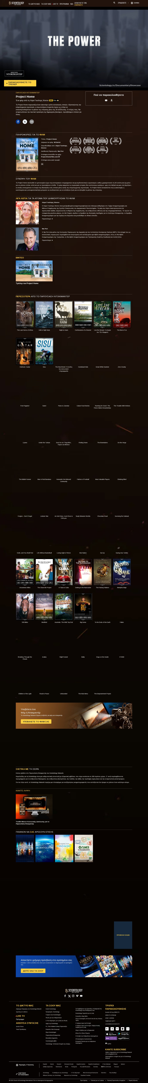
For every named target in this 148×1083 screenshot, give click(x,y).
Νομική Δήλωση (133, 1080)
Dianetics (103, 1072)
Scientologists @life (51, 1041)
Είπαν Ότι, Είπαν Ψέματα (83, 1033)
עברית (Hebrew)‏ (106, 1064)
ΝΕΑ (71, 4)
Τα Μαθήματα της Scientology (60, 1072)
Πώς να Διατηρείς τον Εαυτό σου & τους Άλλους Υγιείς (89, 1019)
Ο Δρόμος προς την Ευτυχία (83, 1023)
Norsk (66, 1066)
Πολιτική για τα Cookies (97, 1080)
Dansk (52, 1064)
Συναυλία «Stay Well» (82, 1016)
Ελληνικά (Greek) (68, 1064)
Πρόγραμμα (20, 1019)
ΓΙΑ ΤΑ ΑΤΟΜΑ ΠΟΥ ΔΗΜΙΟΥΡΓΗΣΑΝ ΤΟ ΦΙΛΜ (45, 198)
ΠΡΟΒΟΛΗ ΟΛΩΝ (123, 935)
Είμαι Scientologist (51, 1032)
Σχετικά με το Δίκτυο (21, 1012)
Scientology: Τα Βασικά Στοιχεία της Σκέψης (58, 1044)
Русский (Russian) (85, 1066)
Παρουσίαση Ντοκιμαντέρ (53, 1035)
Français (116, 1066)
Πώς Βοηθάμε (112, 1072)
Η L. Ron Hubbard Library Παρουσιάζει (56, 1026)
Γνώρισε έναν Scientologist (53, 1015)
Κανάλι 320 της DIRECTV (112, 1012)
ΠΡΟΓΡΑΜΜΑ (64, 4)
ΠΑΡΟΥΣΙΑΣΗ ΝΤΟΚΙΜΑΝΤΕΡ (28, 93)
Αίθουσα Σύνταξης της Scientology (52, 1075)
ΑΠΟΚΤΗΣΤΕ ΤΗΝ (81, 4)
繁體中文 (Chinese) (106, 1066)
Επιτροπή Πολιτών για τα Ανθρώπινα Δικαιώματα (86, 1042)
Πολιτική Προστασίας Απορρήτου (116, 1080)
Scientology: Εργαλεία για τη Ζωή (85, 1013)
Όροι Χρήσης (83, 1080)
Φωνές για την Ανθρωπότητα (54, 1017)
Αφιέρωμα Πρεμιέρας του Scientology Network (28, 1009)
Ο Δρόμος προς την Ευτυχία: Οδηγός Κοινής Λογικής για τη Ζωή (88, 1026)
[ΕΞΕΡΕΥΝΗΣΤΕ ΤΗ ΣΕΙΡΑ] (25, 848)
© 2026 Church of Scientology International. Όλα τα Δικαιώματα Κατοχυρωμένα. (31, 1080)
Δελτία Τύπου (20, 1026)
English (45, 1064)
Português (74, 1066)
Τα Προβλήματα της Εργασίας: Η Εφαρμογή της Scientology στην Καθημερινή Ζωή (89, 1009)
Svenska (95, 1066)
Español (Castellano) (93, 1064)
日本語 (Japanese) (48, 1066)
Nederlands (59, 1066)
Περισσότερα (46, 219)
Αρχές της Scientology (52, 1023)
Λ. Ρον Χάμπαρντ (75, 1072)
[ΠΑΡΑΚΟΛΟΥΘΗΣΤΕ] (123, 848)
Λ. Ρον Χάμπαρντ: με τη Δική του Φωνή (56, 1020)
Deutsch (59, 1064)
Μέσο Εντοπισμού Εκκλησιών (90, 1072)
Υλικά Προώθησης (21, 1029)
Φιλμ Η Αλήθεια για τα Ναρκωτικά (85, 1030)
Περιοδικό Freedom (85, 1075)
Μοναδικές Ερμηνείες (51, 1038)
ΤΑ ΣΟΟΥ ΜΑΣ (46, 4)
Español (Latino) (81, 1064)
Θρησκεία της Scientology (70, 1075)
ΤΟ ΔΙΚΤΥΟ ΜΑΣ (34, 4)
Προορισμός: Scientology (52, 1012)
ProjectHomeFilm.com (49, 157)
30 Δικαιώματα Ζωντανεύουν (84, 1039)
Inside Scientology (51, 1009)
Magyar (116, 1064)
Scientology (46, 1072)
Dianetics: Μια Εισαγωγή (52, 1029)
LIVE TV (55, 4)
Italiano (123, 1064)
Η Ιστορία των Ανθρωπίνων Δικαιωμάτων (87, 1036)
